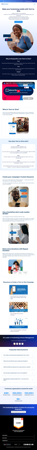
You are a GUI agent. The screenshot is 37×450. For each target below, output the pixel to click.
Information (4, 435)
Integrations (5, 440)
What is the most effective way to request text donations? (16, 361)
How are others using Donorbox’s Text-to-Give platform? (15, 372)
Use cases (4, 437)
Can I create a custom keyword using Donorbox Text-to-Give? (16, 355)
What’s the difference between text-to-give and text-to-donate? (17, 367)
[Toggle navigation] (34, 4)
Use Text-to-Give (18, 21)
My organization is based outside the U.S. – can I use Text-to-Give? (16, 379)
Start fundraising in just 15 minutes (18, 411)
